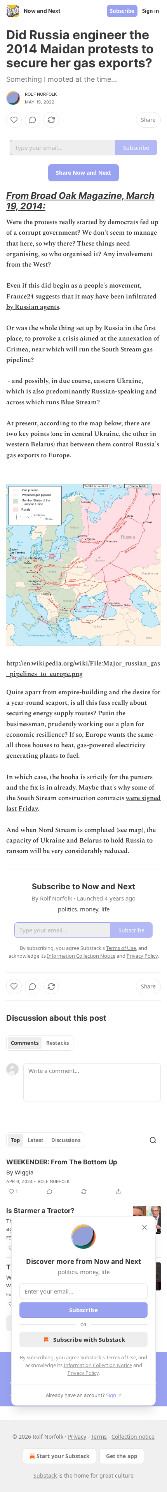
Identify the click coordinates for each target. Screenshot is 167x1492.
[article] (83, 1176)
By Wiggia (19, 1172)
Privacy (77, 1436)
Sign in (150, 10)
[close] (144, 1227)
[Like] (14, 120)
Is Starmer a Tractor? (40, 1211)
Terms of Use (121, 1357)
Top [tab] (15, 1140)
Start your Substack (63, 1456)
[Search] (153, 1140)
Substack (45, 1475)
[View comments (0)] (32, 120)
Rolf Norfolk (41, 94)
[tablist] (39, 1043)
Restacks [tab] (57, 1042)
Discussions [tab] (65, 1140)
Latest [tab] (35, 1140)
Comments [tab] (24, 1042)
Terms (99, 1436)
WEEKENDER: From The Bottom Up (61, 1162)
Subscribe (122, 10)
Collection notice (133, 1436)
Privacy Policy (83, 1372)
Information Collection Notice (98, 1365)
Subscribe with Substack (89, 1339)
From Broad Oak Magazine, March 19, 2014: (80, 201)
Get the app (121, 1456)
